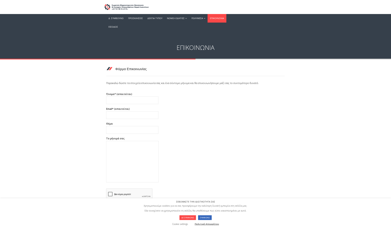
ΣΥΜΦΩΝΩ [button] (205, 217)
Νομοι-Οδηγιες (176, 18)
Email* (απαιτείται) (118, 109)
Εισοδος (113, 26)
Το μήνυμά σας (115, 138)
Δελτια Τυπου (154, 18)
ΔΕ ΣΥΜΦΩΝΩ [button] (187, 217)
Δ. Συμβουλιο (116, 18)
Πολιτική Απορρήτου (207, 223)
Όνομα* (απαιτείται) (119, 94)
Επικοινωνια (217, 18)
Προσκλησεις (135, 18)
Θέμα (109, 123)
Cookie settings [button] (180, 223)
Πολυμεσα (197, 18)
